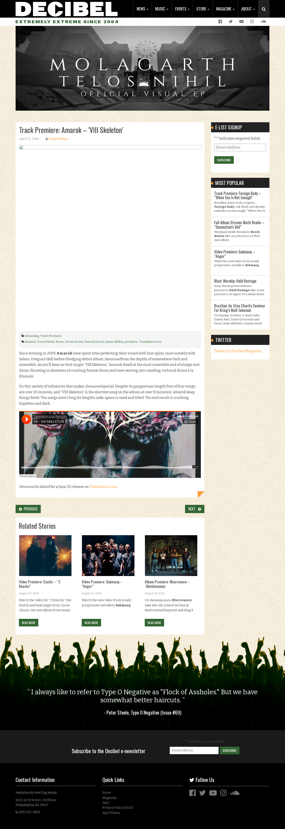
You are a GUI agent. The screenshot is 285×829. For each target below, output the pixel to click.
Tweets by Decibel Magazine (237, 351)
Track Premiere (51, 336)
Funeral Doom (94, 341)
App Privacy (111, 813)
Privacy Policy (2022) (117, 808)
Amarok (30, 341)
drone (59, 341)
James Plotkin (114, 341)
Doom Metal (45, 341)
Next (193, 509)
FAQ (105, 803)
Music (160, 9)
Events (181, 9)
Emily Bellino (58, 139)
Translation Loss (150, 341)
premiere (131, 341)
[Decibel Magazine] (67, 8)
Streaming (32, 336)
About (247, 9)
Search (265, 14)
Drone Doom (74, 341)
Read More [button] (28, 622)
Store (201, 9)
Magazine (224, 9)
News (141, 9)
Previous (29, 509)
